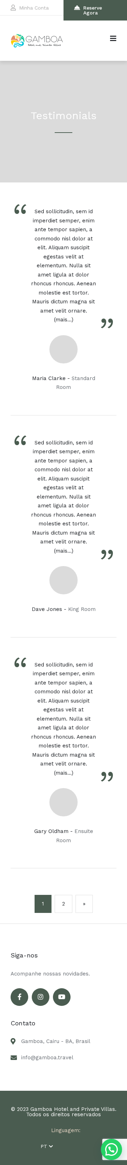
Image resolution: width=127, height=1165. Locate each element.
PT (44, 1146)
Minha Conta (34, 8)
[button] (111, 1149)
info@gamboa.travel (47, 1057)
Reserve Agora (92, 10)
